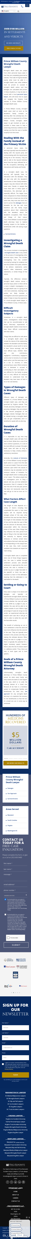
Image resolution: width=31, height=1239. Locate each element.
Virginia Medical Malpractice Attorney (15, 1130)
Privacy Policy (21, 929)
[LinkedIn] (19, 1182)
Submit (15, 1075)
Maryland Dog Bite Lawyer (15, 1156)
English (6, 11)
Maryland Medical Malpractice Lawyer (16, 1150)
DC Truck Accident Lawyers (15, 1109)
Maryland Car (15, 1142)
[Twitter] (11, 1182)
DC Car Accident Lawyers (15, 1104)
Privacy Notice (9, 1069)
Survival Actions (10, 234)
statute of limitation (20, 458)
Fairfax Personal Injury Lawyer (15, 1122)
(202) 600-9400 (16, 857)
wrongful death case (11, 253)
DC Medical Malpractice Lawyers (15, 1096)
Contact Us (15, 1201)
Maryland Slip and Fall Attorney (16, 1147)
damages (19, 203)
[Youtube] (15, 1182)
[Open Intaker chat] (12, 1238)
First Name (5, 1023)
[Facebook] (7, 1182)
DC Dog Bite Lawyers (15, 1107)
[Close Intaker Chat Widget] (29, 1217)
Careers (15, 1198)
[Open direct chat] (27, 1217)
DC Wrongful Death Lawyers (16, 1098)
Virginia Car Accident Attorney (15, 1119)
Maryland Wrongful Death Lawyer (15, 1153)
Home (15, 1191)
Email (4, 1043)
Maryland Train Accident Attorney (15, 1145)
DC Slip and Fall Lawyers (15, 1101)
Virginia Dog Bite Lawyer (15, 1132)
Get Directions (15, 1219)
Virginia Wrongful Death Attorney (15, 1127)
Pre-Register (17, 1)
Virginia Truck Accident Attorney (15, 1124)
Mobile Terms (11, 929)
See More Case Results (13, 43)
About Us (15, 1195)
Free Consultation (14, 48)
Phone (3, 1053)
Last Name (5, 1033)
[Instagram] (23, 1182)
